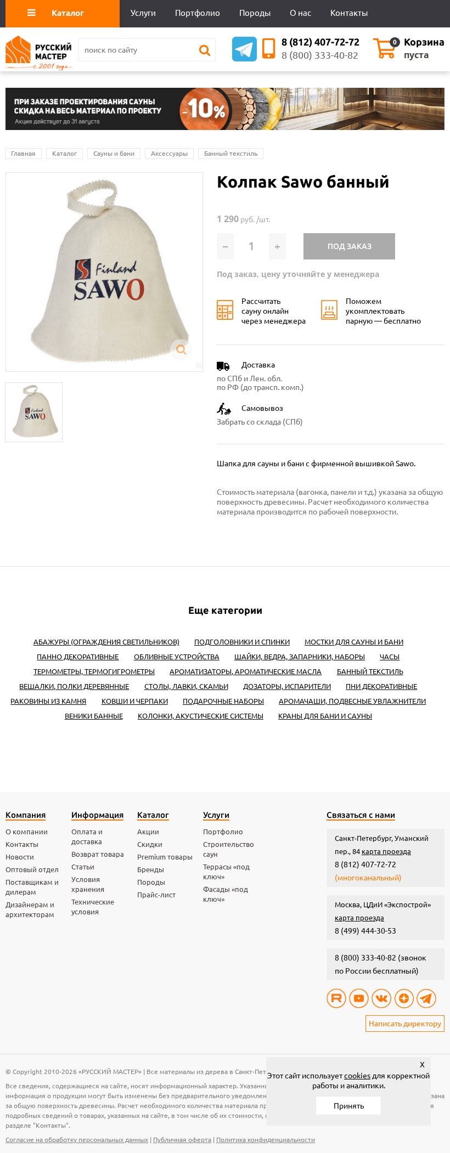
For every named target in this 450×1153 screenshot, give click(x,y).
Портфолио (223, 831)
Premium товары (165, 857)
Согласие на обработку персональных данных (76, 1139)
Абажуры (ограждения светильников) (106, 642)
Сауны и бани (113, 153)
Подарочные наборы (223, 701)
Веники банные (94, 716)
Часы (390, 656)
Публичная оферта (182, 1139)
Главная (23, 153)
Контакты (21, 844)
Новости (19, 857)
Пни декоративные (381, 686)
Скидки (149, 844)
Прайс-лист (156, 894)
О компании (26, 831)
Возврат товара (97, 854)
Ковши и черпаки (135, 701)
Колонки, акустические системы (200, 716)
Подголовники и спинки (242, 642)
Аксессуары (169, 153)
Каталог (64, 153)
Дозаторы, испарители (287, 686)
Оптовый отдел (32, 869)
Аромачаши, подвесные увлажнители (352, 701)
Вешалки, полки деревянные (74, 686)
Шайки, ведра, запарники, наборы (299, 656)
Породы (151, 882)
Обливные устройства (177, 656)
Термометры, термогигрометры (94, 671)
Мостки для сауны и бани (354, 642)
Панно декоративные (78, 656)
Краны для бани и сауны (325, 716)
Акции (148, 831)
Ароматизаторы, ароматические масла (246, 671)
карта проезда (386, 851)
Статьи (82, 867)
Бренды (150, 869)
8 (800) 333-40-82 (320, 54)
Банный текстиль (230, 153)
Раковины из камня (48, 701)
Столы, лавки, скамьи (186, 686)
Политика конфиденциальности (265, 1139)
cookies (357, 1075)
